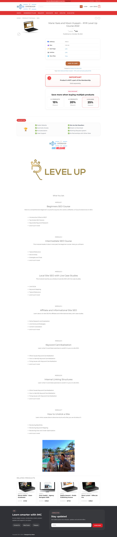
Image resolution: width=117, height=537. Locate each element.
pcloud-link (88, 70)
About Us (98, 1)
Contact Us (17, 525)
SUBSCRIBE (97, 525)
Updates (62, 13)
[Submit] (81, 6)
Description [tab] (21, 120)
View (66, 56)
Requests (41, 13)
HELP (56, 13)
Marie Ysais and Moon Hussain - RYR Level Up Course (71, 70)
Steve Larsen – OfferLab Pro (90, 496)
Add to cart (73, 63)
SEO (38, 18)
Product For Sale (28, 18)
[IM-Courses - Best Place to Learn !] (26, 7)
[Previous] (17, 493)
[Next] (100, 493)
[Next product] (96, 18)
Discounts (49, 13)
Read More (68, 1)
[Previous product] (99, 18)
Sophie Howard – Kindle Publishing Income (68, 496)
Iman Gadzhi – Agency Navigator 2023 (46, 496)
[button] (85, 6)
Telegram (35, 525)
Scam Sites (70, 13)
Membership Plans (30, 13)
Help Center (26, 525)
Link (66, 49)
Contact (92, 1)
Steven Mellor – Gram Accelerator (25, 496)
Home (19, 18)
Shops (19, 13)
